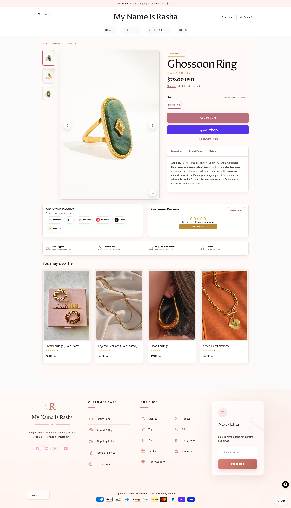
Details (212, 151)
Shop (130, 30)
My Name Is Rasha (145, 17)
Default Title (174, 105)
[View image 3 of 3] (48, 93)
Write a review (236, 210)
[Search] (40, 14)
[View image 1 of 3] (48, 58)
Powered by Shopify (165, 493)
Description (176, 151)
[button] (174, 73)
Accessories (56, 43)
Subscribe (237, 464)
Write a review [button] (198, 226)
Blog (183, 30)
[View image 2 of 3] (48, 76)
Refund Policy (195, 151)
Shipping (171, 86)
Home (108, 30)
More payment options (208, 139)
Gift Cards (157, 30)
